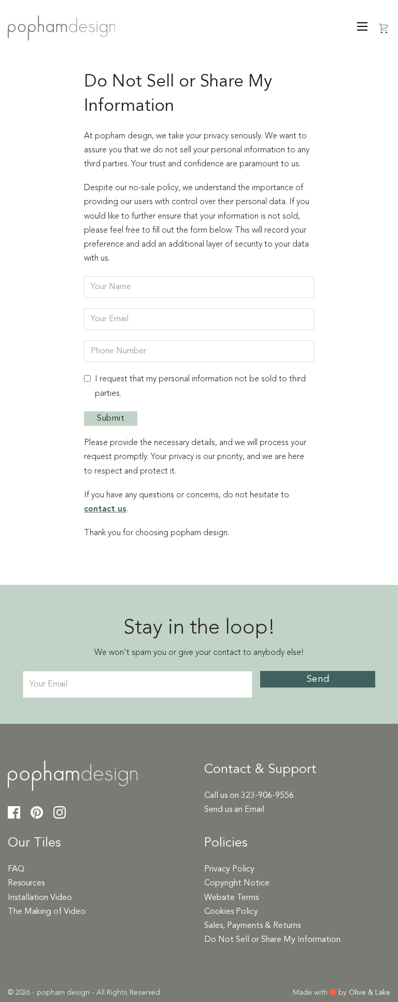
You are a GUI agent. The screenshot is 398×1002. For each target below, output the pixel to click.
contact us (105, 509)
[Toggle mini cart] (384, 28)
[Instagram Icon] (59, 815)
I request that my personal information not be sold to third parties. (200, 386)
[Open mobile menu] (362, 26)
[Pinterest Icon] (37, 815)
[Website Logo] (62, 34)
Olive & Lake (369, 992)
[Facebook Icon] (14, 815)
